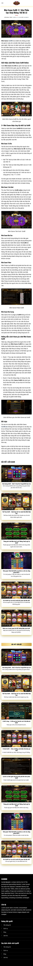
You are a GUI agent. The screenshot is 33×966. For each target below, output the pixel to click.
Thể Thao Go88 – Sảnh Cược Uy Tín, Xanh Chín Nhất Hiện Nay (16, 512)
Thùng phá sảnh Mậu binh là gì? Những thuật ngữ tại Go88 (16, 542)
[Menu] (2, 3)
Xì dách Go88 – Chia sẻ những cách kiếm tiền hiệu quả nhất (16, 749)
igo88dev (26, 17)
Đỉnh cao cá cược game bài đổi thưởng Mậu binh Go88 (16, 628)
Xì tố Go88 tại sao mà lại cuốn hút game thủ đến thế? (16, 600)
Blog (5, 932)
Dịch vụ (6, 928)
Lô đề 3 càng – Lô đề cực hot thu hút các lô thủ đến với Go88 (16, 722)
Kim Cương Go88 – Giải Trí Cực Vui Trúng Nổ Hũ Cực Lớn (16, 484)
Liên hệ (6, 935)
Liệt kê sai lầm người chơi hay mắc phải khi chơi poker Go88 (16, 777)
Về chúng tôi (7, 925)
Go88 (10, 41)
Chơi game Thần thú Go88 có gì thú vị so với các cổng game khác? (16, 571)
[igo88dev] (16, 3)
